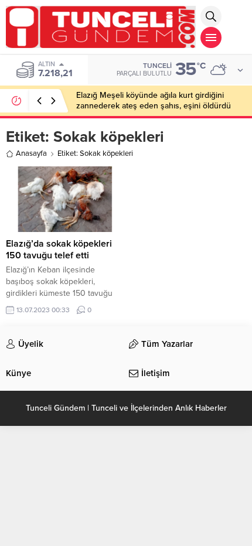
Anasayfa (31, 153)
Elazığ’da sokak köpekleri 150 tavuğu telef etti (59, 249)
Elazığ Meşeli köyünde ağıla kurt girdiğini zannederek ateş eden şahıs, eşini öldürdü (153, 100)
